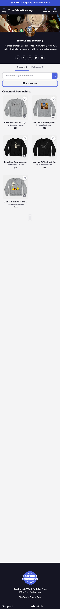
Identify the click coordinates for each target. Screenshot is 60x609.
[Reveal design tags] (24, 116)
